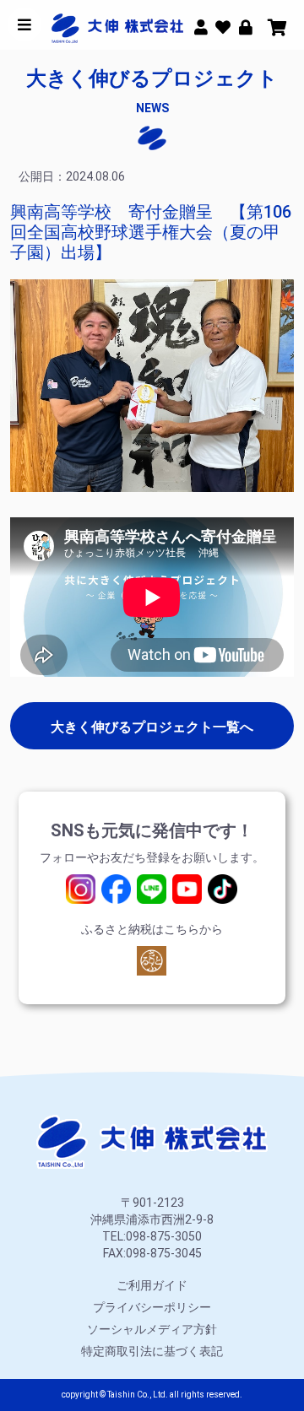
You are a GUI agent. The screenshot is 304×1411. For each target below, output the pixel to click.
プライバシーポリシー (152, 1307)
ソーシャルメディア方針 (152, 1329)
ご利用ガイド (152, 1285)
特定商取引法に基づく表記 (152, 1351)
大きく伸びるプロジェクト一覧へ (152, 727)
